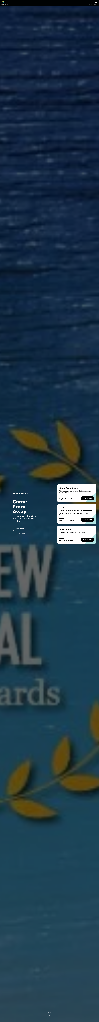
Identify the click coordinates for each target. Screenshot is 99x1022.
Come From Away (20, 507)
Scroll (49, 1012)
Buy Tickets (20, 529)
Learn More (20, 534)
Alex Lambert (66, 529)
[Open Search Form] (90, 3)
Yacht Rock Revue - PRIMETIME (75, 510)
